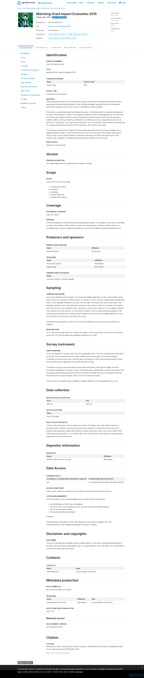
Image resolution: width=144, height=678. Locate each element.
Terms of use (111, 3)
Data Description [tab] (41, 47)
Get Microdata (60, 17)
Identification (25, 53)
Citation (23, 107)
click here (78, 672)
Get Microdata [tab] (71, 47)
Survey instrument (27, 78)
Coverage (24, 66)
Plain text (67, 653)
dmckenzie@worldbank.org (86, 572)
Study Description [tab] (25, 48)
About (81, 3)
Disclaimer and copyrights (30, 95)
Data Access (25, 91)
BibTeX (61, 653)
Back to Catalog (26, 662)
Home (19, 8)
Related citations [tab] (85, 47)
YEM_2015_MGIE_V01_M (58, 8)
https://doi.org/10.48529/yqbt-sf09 (59, 26)
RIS (57, 653)
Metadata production (28, 103)
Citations (101, 3)
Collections (91, 3)
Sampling (24, 74)
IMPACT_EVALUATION (42, 8)
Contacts (24, 99)
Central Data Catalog (28, 8)
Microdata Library (45, 3)
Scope (23, 62)
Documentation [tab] (56, 47)
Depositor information (29, 87)
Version (23, 57)
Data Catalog (71, 3)
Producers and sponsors (30, 70)
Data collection (26, 82)
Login (124, 3)
